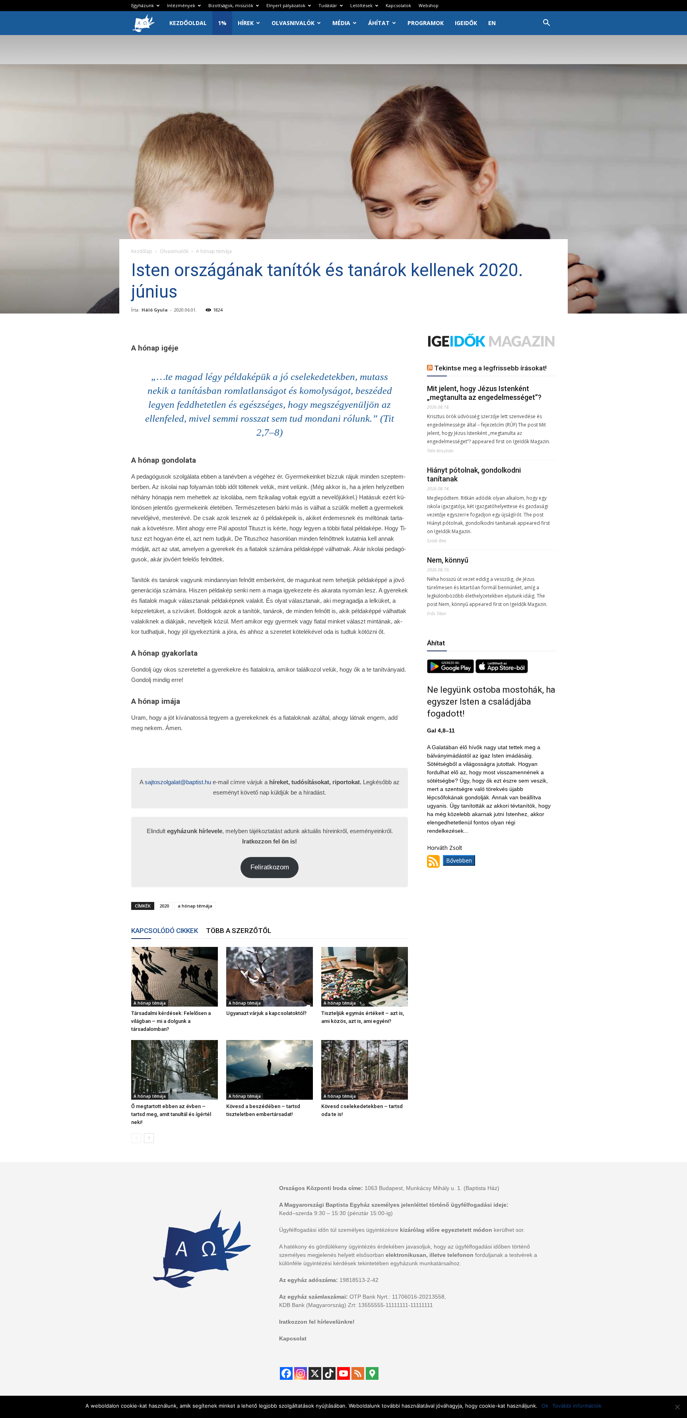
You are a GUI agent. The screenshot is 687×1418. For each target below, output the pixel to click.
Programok (426, 23)
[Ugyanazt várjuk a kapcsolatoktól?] (269, 977)
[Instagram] (300, 1373)
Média (341, 23)
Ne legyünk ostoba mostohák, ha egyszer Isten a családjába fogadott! (491, 702)
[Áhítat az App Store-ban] (501, 671)
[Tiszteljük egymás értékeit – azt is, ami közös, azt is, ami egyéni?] (364, 977)
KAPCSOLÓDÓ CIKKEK (164, 931)
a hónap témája (195, 906)
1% (222, 23)
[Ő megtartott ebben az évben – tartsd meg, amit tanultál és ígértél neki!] (174, 1070)
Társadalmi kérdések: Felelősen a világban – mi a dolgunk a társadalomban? (171, 1021)
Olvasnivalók (293, 23)
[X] (315, 1373)
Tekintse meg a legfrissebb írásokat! (490, 368)
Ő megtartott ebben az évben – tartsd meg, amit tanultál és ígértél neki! (171, 1114)
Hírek (246, 23)
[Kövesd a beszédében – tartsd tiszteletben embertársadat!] (269, 1070)
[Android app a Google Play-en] (451, 671)
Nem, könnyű (447, 560)
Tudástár (327, 5)
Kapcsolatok (398, 5)
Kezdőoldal (188, 23)
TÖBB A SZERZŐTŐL (238, 931)
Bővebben (459, 860)
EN (492, 23)
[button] (546, 23)
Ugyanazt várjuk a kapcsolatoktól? (266, 1013)
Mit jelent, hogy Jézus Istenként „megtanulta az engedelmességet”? (484, 392)
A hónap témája (150, 1003)
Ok (544, 1405)
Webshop (429, 5)
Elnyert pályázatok (285, 5)
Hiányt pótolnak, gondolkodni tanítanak (474, 474)
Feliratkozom (269, 867)
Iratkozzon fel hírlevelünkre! (317, 1322)
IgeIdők (466, 23)
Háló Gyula (155, 310)
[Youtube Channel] (343, 1373)
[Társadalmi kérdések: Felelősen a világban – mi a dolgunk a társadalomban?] (174, 977)
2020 (164, 906)
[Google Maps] (372, 1373)
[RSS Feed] (357, 1373)
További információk (577, 1405)
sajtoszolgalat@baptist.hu (178, 782)
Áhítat (379, 23)
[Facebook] (286, 1373)
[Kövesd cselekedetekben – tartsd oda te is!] (364, 1070)
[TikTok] (329, 1373)
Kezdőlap (141, 251)
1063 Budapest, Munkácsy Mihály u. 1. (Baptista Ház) (432, 1188)
